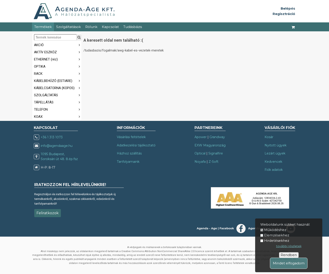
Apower (200, 137)
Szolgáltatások (68, 27)
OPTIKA (39, 66)
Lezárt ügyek (275, 153)
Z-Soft (213, 162)
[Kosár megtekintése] (293, 26)
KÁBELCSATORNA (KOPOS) (54, 88)
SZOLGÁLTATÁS (46, 95)
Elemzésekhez (276, 235)
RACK (38, 74)
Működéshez (275, 230)
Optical (199, 153)
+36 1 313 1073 (52, 137)
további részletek (288, 246)
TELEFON (41, 109)
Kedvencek (273, 162)
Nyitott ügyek (275, 145)
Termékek (43, 27)
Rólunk (91, 27)
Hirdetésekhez (276, 240)
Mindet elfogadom (289, 263)
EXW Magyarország (210, 145)
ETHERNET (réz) (46, 59)
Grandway (217, 137)
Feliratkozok (47, 213)
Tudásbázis (132, 27)
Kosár (269, 137)
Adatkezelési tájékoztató (136, 145)
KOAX (38, 117)
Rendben (289, 255)
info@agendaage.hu (57, 146)
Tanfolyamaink (128, 162)
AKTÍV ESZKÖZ (45, 52)
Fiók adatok (274, 170)
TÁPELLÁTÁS (43, 102)
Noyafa (200, 162)
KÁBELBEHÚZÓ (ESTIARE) (53, 81)
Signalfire (215, 153)
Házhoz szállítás (129, 153)
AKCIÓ (39, 45)
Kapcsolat (110, 27)
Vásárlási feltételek (131, 137)
